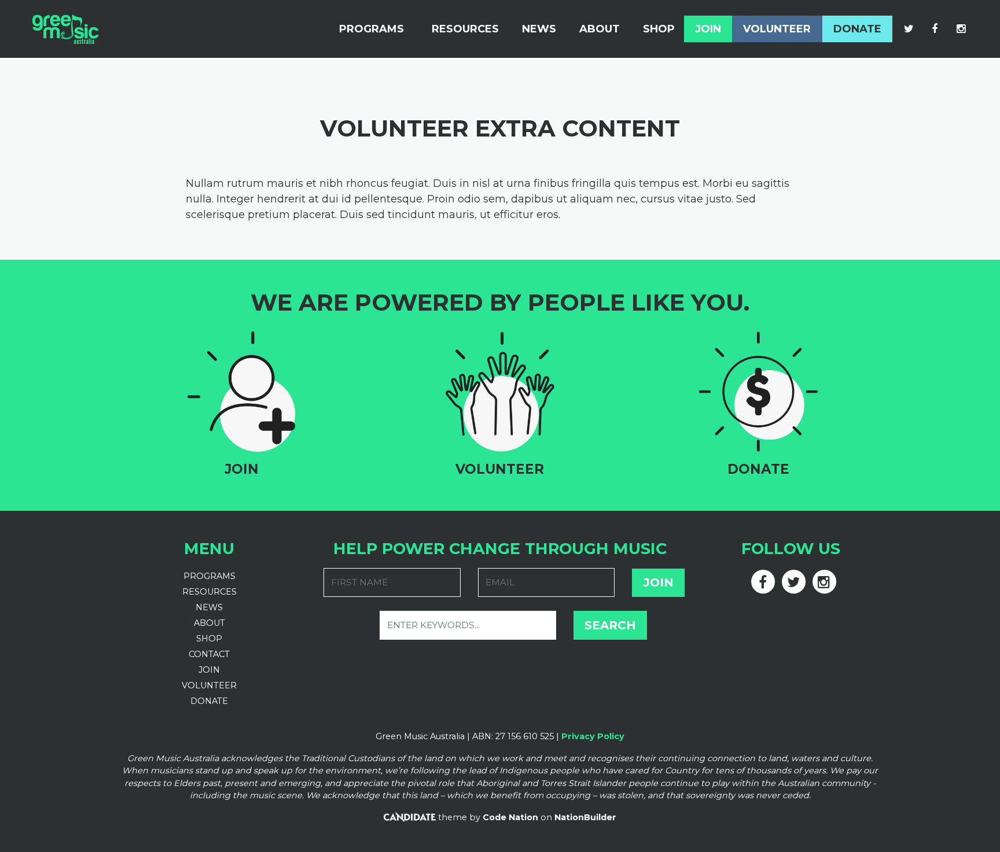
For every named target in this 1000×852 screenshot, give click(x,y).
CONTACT (209, 654)
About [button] (599, 29)
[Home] (65, 29)
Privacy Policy (592, 736)
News (539, 29)
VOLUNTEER (209, 685)
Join (708, 29)
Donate (857, 29)
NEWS (209, 607)
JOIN (209, 670)
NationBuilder (585, 817)
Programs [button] (371, 29)
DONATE (209, 701)
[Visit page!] (910, 29)
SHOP (209, 638)
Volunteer (777, 29)
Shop (659, 29)
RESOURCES (209, 592)
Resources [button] (465, 29)
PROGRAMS (209, 576)
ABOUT (209, 623)
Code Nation (510, 817)
